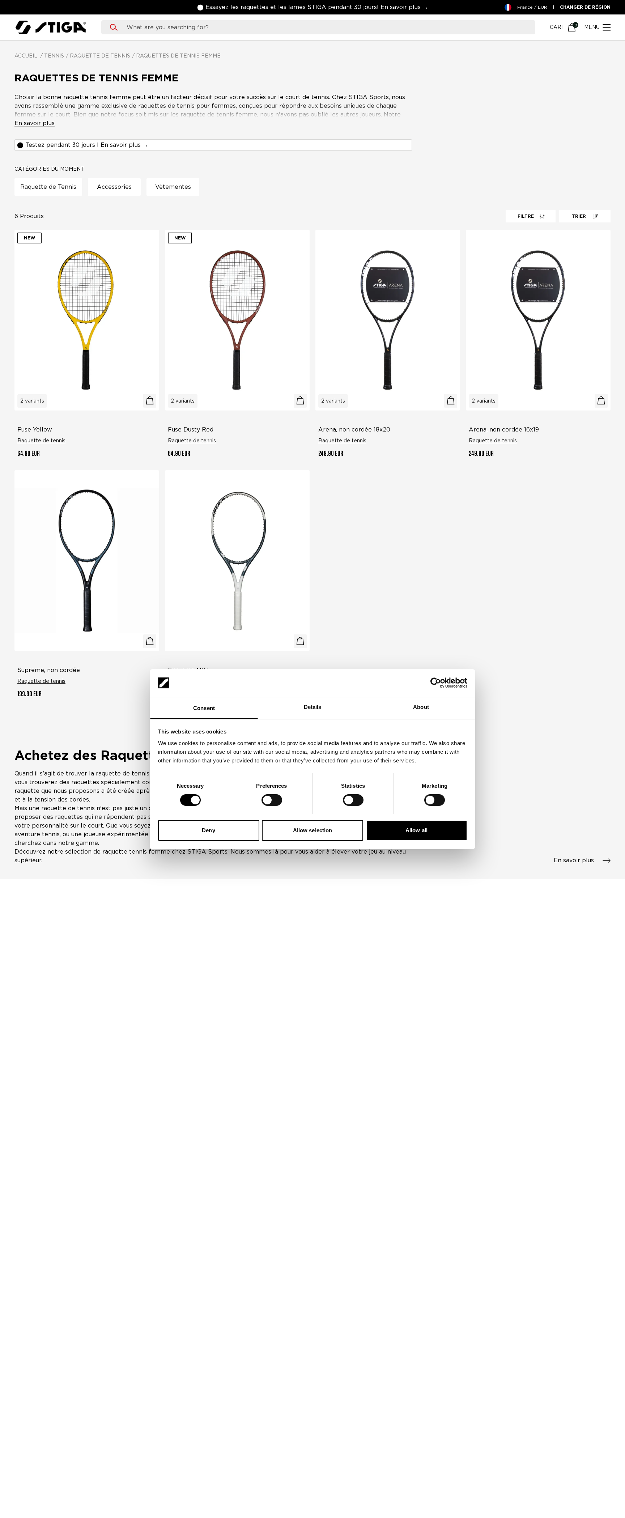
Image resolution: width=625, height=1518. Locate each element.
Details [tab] (313, 706)
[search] (325, 27)
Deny (208, 830)
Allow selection (312, 830)
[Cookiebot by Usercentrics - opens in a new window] (435, 682)
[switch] (272, 800)
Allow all (416, 830)
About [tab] (421, 706)
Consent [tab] (204, 708)
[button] (312, 7)
